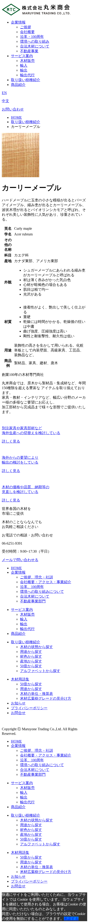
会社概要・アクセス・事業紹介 (45, 582)
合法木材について (34, 46)
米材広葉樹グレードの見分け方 (45, 698)
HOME (16, 117)
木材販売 (27, 61)
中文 (5, 101)
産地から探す (31, 661)
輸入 (23, 65)
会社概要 (27, 32)
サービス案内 (22, 56)
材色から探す (31, 656)
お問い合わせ (13, 109)
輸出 (23, 70)
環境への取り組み (34, 41)
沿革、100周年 (32, 587)
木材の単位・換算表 (36, 694)
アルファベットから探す (40, 671)
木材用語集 (20, 679)
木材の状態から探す (36, 647)
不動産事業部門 (33, 601)
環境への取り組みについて (42, 591)
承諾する (71, 918)
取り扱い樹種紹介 (25, 80)
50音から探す (31, 666)
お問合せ (18, 713)
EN (4, 93)
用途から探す (31, 652)
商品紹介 (18, 85)
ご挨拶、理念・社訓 (36, 577)
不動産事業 (29, 51)
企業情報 (18, 22)
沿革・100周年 (32, 37)
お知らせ (18, 703)
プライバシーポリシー (29, 708)
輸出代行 (27, 75)
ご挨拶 (25, 27)
